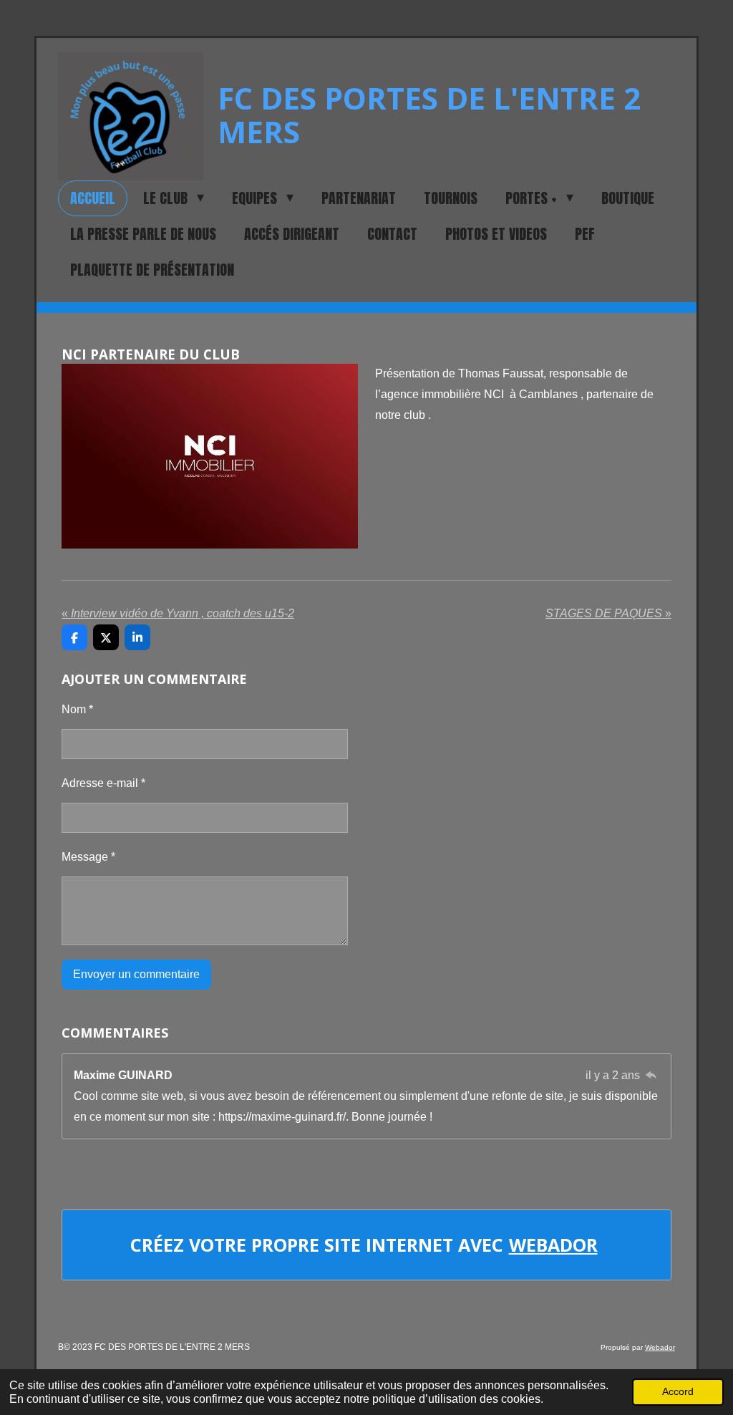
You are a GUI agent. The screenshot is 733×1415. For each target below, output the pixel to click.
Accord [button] (678, 1391)
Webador (553, 1244)
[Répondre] (651, 1075)
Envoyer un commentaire (136, 974)
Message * (88, 857)
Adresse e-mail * (103, 783)
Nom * (77, 709)
